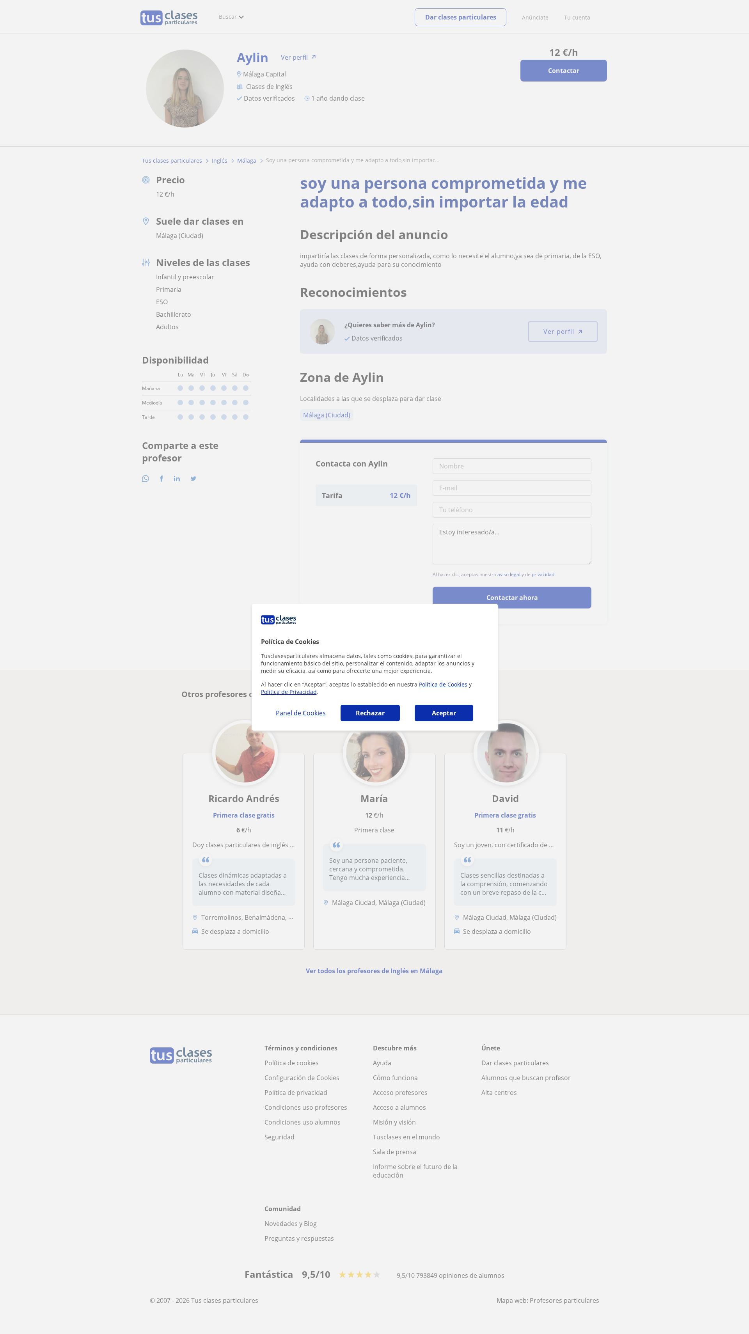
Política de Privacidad (289, 691)
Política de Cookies (443, 684)
